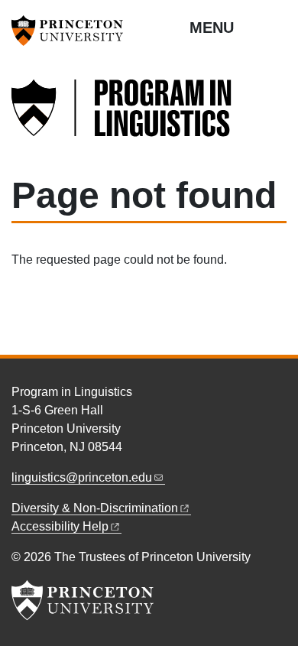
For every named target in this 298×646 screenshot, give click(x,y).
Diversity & (94, 508)
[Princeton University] (72, 30)
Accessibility (60, 526)
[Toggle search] (276, 27)
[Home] (122, 117)
